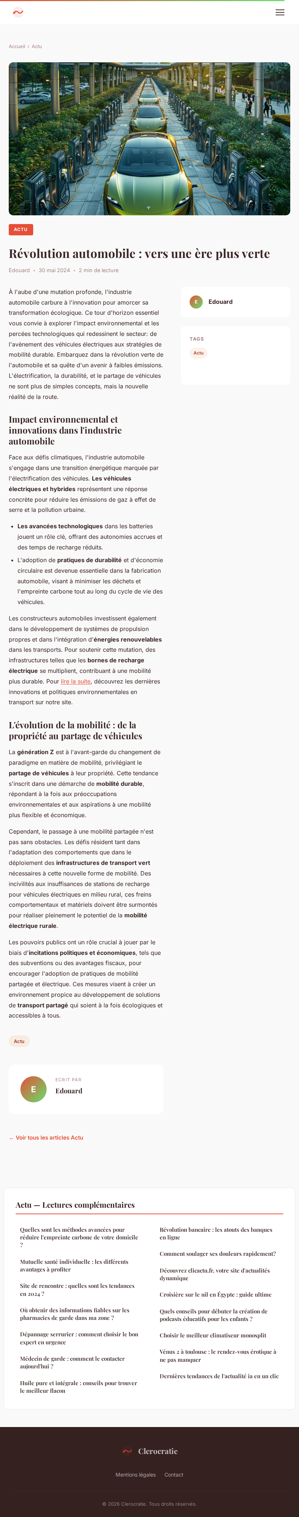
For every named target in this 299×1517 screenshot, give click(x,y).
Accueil (17, 46)
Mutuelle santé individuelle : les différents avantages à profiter (74, 1265)
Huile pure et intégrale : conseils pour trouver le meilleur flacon (78, 1386)
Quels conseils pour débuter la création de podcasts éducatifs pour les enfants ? (214, 1315)
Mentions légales (136, 1474)
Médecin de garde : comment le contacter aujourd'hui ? (72, 1362)
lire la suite (75, 681)
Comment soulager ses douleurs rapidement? (218, 1253)
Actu (37, 46)
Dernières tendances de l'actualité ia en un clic (219, 1376)
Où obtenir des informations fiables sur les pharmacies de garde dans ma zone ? (74, 1313)
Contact (173, 1474)
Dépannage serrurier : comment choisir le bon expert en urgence (79, 1337)
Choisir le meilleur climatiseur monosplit (213, 1335)
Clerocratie (158, 1451)
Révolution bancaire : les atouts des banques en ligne (216, 1233)
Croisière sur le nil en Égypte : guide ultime (216, 1294)
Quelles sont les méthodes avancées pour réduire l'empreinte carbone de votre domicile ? (79, 1237)
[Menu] (280, 12)
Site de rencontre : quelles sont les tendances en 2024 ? (77, 1289)
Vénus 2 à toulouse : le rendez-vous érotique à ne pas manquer (218, 1355)
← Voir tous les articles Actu (46, 1137)
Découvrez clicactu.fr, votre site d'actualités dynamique (215, 1274)
